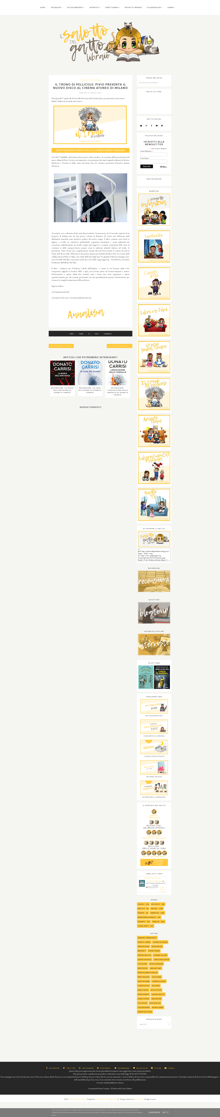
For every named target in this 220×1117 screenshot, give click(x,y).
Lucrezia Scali (144, 985)
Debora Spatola (144, 955)
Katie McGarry (144, 981)
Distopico (155, 904)
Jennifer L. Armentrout (147, 937)
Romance (141, 921)
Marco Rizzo (143, 990)
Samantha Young (145, 1011)
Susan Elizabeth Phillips (148, 972)
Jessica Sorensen (156, 964)
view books (162, 891)
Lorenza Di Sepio (159, 981)
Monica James (157, 1007)
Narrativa (154, 913)
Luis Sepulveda (144, 1007)
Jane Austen (156, 998)
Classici (141, 904)
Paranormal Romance (147, 917)
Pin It (97, 333)
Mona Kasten (157, 946)
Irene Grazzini (143, 977)
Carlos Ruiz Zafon (161, 959)
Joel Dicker (156, 977)
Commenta (108, 333)
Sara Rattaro (155, 968)
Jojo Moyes (142, 1003)
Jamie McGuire (143, 946)
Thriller (155, 921)
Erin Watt (142, 951)
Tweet (71, 333)
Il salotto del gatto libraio (154, 881)
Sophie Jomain (154, 951)
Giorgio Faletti (158, 994)
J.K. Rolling (142, 964)
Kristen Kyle (143, 968)
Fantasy (154, 908)
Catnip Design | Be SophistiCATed (106, 1099)
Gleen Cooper (143, 998)
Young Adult (143, 926)
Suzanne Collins (160, 955)
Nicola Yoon (156, 990)
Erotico (141, 908)
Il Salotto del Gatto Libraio (77, 1099)
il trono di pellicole (90, 80)
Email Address (146, 151)
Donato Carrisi (144, 942)
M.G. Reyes (156, 985)
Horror (141, 913)
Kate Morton (155, 1003)
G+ (89, 333)
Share (81, 333)
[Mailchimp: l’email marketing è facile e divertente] (163, 169)
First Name (144, 158)
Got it (165, 1112)
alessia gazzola (144, 959)
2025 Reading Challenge (152, 878)
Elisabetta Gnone (160, 942)
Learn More (154, 1112)
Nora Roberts (143, 994)
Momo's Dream (139, 1099)
